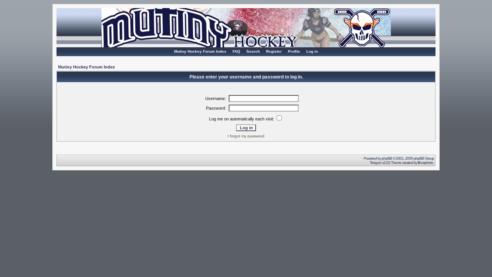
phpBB (387, 158)
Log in (312, 51)
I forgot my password (246, 136)
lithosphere (426, 162)
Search (253, 51)
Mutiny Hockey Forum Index (200, 51)
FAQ (236, 51)
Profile (294, 51)
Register (274, 51)
